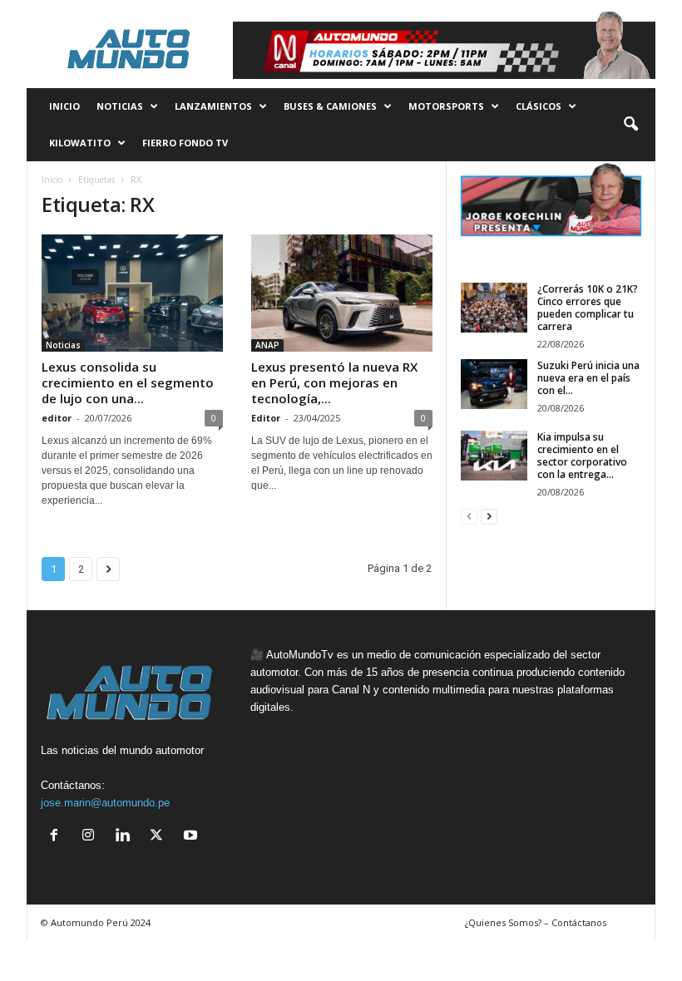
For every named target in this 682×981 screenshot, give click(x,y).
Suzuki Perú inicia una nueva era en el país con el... (588, 377)
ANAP (267, 345)
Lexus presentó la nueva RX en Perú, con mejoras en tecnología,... (334, 382)
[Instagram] (92, 837)
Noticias (119, 106)
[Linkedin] (126, 837)
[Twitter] (160, 837)
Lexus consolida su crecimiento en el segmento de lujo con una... (128, 382)
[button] (630, 124)
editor (57, 418)
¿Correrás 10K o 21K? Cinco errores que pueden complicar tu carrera (587, 307)
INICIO (64, 106)
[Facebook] (58, 837)
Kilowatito (80, 142)
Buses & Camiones (330, 106)
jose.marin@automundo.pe (105, 802)
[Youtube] (192, 837)
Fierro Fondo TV (185, 142)
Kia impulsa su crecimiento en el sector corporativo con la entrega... (582, 455)
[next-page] (489, 516)
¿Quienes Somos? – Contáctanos (535, 922)
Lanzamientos (213, 106)
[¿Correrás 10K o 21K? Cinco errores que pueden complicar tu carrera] (494, 308)
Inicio (52, 179)
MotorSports (446, 106)
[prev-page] (469, 516)
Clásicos (538, 106)
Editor (265, 418)
